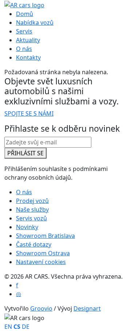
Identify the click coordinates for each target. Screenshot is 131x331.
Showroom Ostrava (43, 253)
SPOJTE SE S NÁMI (28, 113)
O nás (24, 49)
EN (8, 327)
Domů (24, 14)
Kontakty (28, 57)
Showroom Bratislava (45, 236)
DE (25, 327)
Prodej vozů (32, 201)
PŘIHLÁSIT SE (25, 153)
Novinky (27, 227)
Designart (87, 308)
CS (16, 327)
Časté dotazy (33, 244)
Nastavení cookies (41, 262)
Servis (24, 31)
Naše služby (32, 210)
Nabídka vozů (34, 23)
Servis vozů (31, 218)
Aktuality (28, 40)
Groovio (41, 308)
